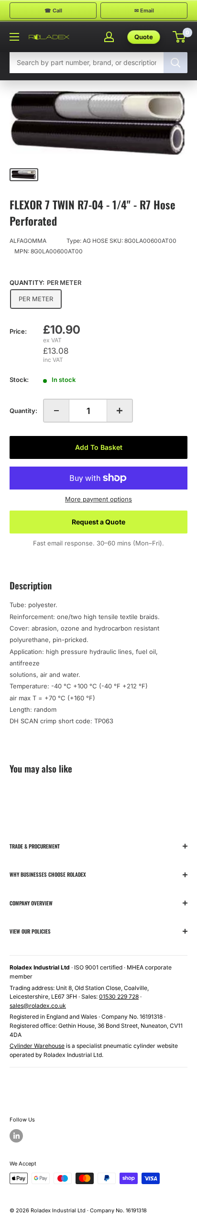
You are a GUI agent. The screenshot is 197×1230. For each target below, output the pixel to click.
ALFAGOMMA (28, 240)
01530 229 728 (119, 996)
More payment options (98, 499)
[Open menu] (14, 37)
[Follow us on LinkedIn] (16, 1136)
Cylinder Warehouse (37, 1045)
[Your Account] (109, 37)
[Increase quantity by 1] (119, 411)
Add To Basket (98, 447)
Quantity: (23, 410)
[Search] (175, 62)
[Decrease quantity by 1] (56, 411)
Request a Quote (98, 522)
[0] (180, 37)
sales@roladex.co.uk (38, 1005)
